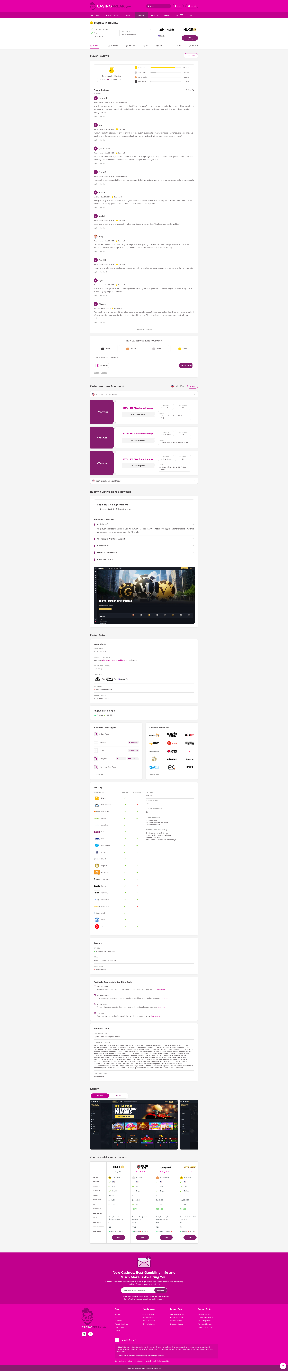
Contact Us (118, 1321)
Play (190, 38)
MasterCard (105, 812)
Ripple (103, 913)
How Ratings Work (204, 1321)
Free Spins (128, 15)
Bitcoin (103, 798)
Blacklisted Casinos (176, 1324)
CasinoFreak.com (165, 1349)
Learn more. (161, 989)
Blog (190, 15)
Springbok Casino (166, 1172)
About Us (118, 1314)
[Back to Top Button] (283, 1366)
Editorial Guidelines (204, 1314)
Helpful (102, 116)
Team (116, 1317)
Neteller (104, 818)
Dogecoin (104, 866)
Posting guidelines (100, 373)
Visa (102, 839)
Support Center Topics (205, 1327)
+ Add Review (191, 56)
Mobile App (122, 660)
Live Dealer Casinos (149, 1324)
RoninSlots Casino (142, 1172)
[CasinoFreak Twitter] (84, 1334)
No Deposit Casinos (112, 15)
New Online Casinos (176, 1314)
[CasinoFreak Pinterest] (90, 1334)
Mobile (114, 660)
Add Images (104, 365)
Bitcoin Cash (105, 872)
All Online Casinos (148, 1314)
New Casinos (94, 15)
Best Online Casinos (176, 1317)
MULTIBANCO (106, 805)
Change (192, 386)
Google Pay (105, 899)
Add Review (187, 365)
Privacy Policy (159, 1299)
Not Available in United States (108, 481)
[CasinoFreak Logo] (111, 6)
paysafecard (105, 825)
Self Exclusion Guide (161, 1361)
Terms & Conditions (144, 1299)
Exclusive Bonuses (176, 1321)
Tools (179, 15)
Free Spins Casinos (149, 1321)
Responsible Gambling (123, 1361)
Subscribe (160, 1290)
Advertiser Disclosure (205, 1324)
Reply (95, 116)
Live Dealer (106, 660)
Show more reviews (144, 329)
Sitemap (117, 1330)
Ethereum (104, 852)
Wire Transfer (105, 845)
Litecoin (104, 859)
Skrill (102, 832)
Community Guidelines (205, 1317)
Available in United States (106, 394)
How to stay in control (142, 1361)
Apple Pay (104, 893)
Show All (98, 775)
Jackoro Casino (190, 1172)
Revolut (103, 886)
